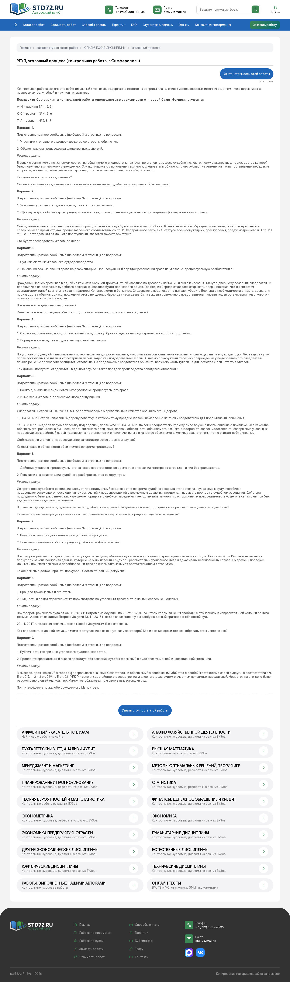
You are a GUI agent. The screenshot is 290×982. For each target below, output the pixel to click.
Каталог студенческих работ (57, 48)
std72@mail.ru (175, 12)
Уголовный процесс (146, 48)
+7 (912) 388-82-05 (130, 12)
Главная (25, 48)
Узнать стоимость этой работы (247, 74)
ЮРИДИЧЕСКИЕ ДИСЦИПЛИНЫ (105, 48)
